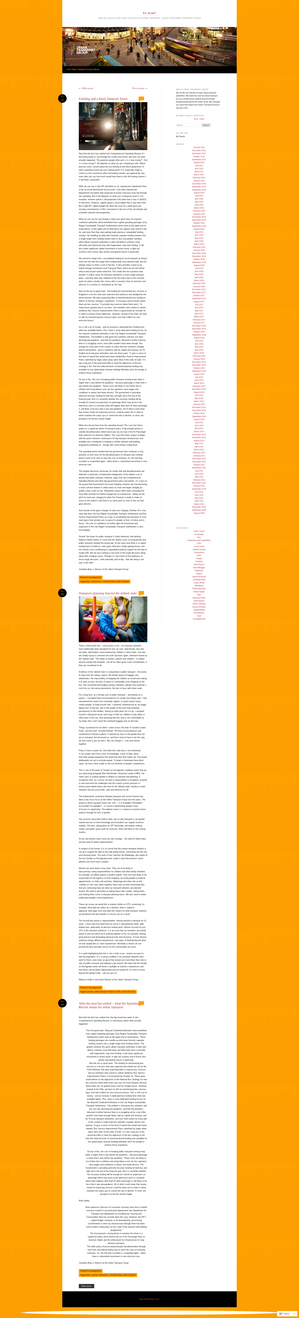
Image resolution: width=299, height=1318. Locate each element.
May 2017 (199, 311)
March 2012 (199, 450)
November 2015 (199, 365)
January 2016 (199, 359)
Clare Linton (199, 546)
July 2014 (199, 395)
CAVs (199, 543)
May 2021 (199, 171)
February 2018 (199, 283)
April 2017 (199, 314)
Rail (199, 595)
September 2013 (199, 416)
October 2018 (199, 259)
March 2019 (199, 244)
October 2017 (199, 295)
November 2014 (199, 389)
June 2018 (199, 271)
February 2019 (199, 247)
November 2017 (199, 292)
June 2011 (199, 474)
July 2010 (199, 492)
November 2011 (199, 462)
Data (199, 555)
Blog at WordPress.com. (149, 1299)
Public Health (199, 592)
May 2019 (199, 238)
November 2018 (199, 256)
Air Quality (199, 534)
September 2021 (199, 159)
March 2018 (199, 280)
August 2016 (199, 338)
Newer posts (139, 88)
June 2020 (199, 199)
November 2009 (199, 507)
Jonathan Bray (109, 581)
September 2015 (199, 371)
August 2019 (199, 229)
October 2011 (199, 465)
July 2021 (199, 166)
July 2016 (199, 341)
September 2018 (199, 262)
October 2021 (199, 157)
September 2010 (199, 489)
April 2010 (199, 501)
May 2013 (199, 428)
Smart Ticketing (199, 604)
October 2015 (199, 368)
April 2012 (199, 447)
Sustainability (199, 610)
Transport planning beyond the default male (108, 593)
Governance (96, 581)
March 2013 (199, 431)
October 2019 (199, 223)
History (199, 574)
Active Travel (199, 531)
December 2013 (199, 407)
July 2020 (199, 196)
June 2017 (199, 307)
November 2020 (199, 187)
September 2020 (199, 190)
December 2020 (199, 184)
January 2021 (199, 181)
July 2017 (199, 305)
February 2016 (199, 356)
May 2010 (199, 498)
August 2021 (199, 162)
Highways (199, 570)
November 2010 (199, 483)
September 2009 (199, 510)
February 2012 (199, 453)
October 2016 (199, 332)
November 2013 (199, 410)
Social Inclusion (128, 992)
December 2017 (199, 289)
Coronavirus (199, 552)
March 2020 (199, 208)
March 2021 (199, 175)
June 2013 (199, 425)
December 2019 (199, 217)
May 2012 (199, 444)
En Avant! (149, 13)
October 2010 (199, 486)
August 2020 (199, 193)
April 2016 (199, 350)
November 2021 (199, 153)
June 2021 (199, 169)
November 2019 (199, 220)
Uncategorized (95, 577)
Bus (88, 581)
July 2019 (199, 232)
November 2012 (199, 437)
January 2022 (199, 147)
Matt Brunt (199, 586)
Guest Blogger (199, 568)
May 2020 (199, 202)
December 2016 (199, 326)
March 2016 (199, 353)
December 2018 (199, 253)
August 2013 (199, 419)
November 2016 (199, 329)
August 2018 (199, 265)
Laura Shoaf (199, 583)
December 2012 (199, 434)
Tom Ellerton (199, 613)
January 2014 (199, 404)
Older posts (86, 88)
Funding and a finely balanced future (103, 98)
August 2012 (199, 441)
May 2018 (199, 274)
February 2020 (199, 211)
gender (90, 992)
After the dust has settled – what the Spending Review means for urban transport (109, 1005)
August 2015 (199, 374)
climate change (199, 549)
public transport (122, 581)
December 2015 (199, 362)
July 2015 (199, 377)
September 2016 (199, 335)
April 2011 (199, 477)
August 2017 (199, 302)
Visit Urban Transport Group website (83, 69)
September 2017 (199, 298)
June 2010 (199, 495)
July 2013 (199, 422)
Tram (199, 616)
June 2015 (199, 380)
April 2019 (199, 241)
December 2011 (199, 459)
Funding (199, 561)
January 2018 (199, 286)
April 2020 (199, 205)
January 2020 (199, 214)
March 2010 (199, 504)
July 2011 (199, 471)
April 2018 (199, 277)
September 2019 (199, 226)
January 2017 (199, 323)
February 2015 (199, 386)
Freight (199, 558)
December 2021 (199, 150)
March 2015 (199, 383)
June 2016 (199, 344)
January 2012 (199, 456)
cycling (94, 1275)
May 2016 (199, 347)
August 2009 (199, 513)
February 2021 (199, 178)
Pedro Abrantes (199, 589)
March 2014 (199, 401)
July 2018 (199, 268)
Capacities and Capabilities (199, 540)
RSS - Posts (199, 119)
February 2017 (199, 320)
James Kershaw (199, 577)
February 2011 (199, 480)
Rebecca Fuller (114, 992)
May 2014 (199, 398)
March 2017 (199, 317)
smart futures (199, 601)
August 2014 (199, 392)
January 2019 (199, 250)
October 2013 (199, 413)
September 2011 (199, 468)
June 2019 (199, 235)
